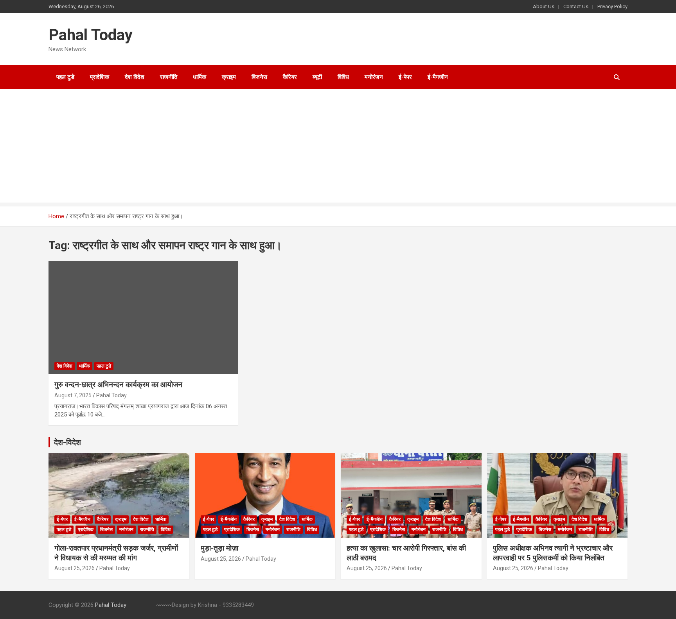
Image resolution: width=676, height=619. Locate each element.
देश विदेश (134, 77)
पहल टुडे (65, 77)
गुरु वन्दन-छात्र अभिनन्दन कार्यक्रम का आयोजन (118, 384)
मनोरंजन (374, 77)
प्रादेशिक (99, 77)
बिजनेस (259, 77)
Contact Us (575, 6)
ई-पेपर (405, 77)
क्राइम (229, 77)
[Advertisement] (338, 148)
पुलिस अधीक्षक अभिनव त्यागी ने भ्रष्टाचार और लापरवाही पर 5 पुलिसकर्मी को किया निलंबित (553, 553)
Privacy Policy (612, 6)
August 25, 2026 (74, 568)
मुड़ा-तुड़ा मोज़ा (219, 548)
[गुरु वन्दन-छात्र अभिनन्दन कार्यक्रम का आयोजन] (143, 317)
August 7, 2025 (73, 395)
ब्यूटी (317, 77)
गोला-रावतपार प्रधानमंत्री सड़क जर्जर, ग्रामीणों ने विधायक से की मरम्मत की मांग (116, 553)
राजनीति (168, 77)
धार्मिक (199, 77)
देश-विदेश (67, 442)
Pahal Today (91, 35)
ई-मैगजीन (438, 77)
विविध (343, 77)
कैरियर (290, 77)
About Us (543, 6)
